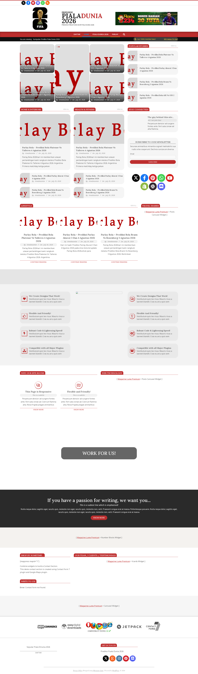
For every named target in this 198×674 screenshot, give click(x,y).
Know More (38, 409)
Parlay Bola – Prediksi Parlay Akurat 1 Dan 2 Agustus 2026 (106, 95)
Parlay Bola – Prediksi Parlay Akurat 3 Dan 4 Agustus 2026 (71, 95)
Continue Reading (38, 262)
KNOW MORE (99, 517)
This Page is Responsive (38, 391)
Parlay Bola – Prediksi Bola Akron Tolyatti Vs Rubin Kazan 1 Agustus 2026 (36, 95)
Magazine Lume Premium (157, 212)
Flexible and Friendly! (79, 391)
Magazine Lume (98, 670)
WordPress (115, 670)
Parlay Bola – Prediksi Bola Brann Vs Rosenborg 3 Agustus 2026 (119, 236)
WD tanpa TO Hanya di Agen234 (162, 39)
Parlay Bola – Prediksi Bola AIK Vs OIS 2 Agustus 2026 (105, 66)
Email (132, 154)
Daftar (38, 653)
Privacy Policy (77, 670)
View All (174, 46)
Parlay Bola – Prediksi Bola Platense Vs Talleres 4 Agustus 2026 (36, 66)
